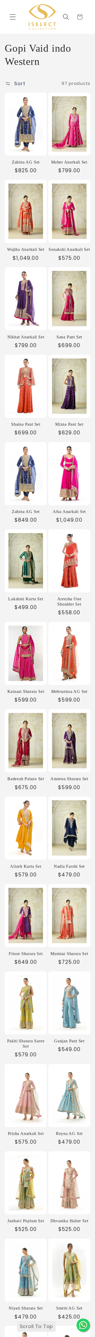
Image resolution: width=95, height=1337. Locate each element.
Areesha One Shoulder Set (69, 601)
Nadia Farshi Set (69, 866)
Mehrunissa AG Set (69, 691)
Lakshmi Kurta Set (25, 599)
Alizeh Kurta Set (25, 866)
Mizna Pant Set (69, 424)
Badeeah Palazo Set (25, 779)
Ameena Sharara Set (69, 779)
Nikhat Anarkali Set (25, 337)
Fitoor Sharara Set (25, 953)
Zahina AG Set (26, 162)
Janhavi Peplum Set (25, 1221)
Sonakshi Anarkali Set (69, 249)
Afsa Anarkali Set (69, 511)
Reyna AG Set (69, 1133)
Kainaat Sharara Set (25, 691)
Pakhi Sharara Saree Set (26, 1043)
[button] (13, 17)
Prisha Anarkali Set (26, 1133)
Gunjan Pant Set (69, 1041)
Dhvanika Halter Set (69, 1221)
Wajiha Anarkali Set (25, 249)
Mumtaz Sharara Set (69, 953)
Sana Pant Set (69, 337)
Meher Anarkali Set (69, 162)
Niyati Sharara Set (26, 1308)
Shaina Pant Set (25, 424)
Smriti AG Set (69, 1308)
